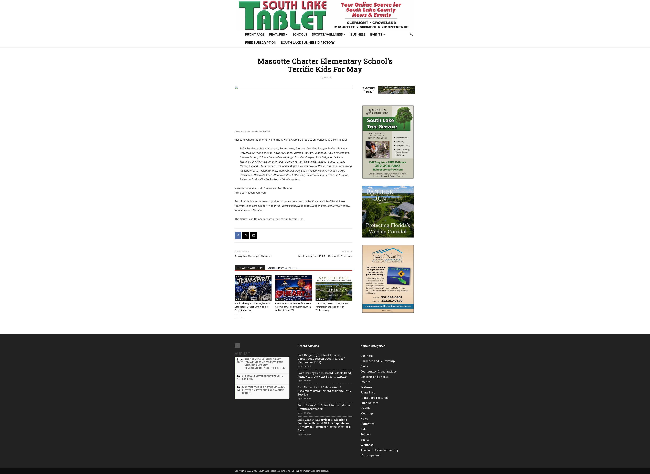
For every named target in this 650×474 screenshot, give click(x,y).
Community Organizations (379, 371)
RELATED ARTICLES (250, 268)
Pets (363, 429)
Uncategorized (371, 455)
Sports (365, 439)
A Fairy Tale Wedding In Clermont (253, 256)
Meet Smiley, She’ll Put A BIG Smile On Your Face (325, 256)
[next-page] (242, 317)
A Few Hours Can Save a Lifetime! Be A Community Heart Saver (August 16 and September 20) (293, 306)
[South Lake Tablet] (325, 15)
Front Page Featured (374, 397)
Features (277, 34)
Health (365, 408)
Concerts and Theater (375, 376)
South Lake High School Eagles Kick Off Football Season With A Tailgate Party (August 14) (252, 306)
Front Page (254, 34)
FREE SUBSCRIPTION (260, 42)
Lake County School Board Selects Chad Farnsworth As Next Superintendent (324, 374)
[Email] (253, 235)
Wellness (367, 445)
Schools (299, 34)
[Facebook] (238, 235)
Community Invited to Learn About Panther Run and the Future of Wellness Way (332, 306)
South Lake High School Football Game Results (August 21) (324, 407)
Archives (239, 299)
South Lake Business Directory (307, 42)
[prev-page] (237, 317)
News (364, 418)
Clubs (364, 366)
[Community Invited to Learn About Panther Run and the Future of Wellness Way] (334, 288)
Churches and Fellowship (378, 361)
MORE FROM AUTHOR (282, 268)
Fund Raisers (369, 403)
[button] (411, 34)
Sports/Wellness (327, 34)
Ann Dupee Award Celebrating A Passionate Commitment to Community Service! (324, 391)
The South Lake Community (380, 450)
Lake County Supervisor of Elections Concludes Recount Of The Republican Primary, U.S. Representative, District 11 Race (324, 425)
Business (357, 34)
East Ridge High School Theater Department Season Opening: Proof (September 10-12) (321, 358)
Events (376, 34)
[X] (245, 235)
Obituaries (367, 424)
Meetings (367, 413)
